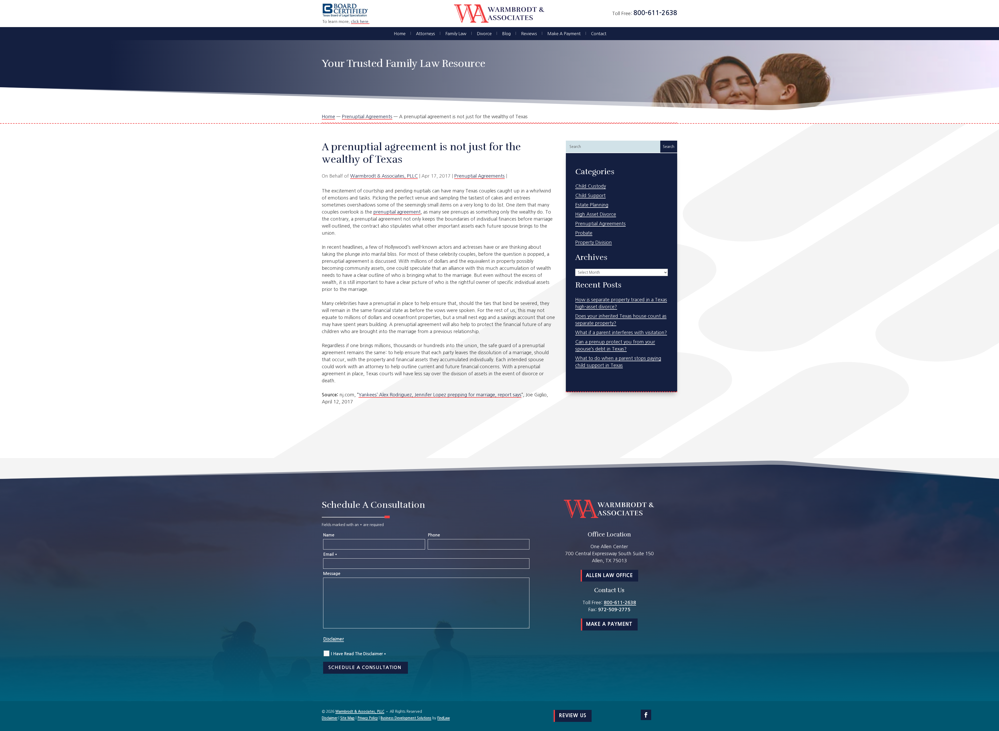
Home (400, 34)
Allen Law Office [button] (609, 575)
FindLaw (443, 718)
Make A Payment (564, 34)
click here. (360, 21)
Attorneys (425, 34)
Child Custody (590, 186)
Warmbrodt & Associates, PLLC (384, 176)
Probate (583, 233)
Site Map (347, 718)
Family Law (455, 34)
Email (330, 554)
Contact (598, 34)
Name (328, 535)
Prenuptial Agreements (479, 176)
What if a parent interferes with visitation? (621, 332)
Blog (506, 34)
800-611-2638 (655, 13)
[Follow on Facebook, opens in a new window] (646, 715)
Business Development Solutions (406, 718)
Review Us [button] (572, 715)
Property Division (593, 242)
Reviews (529, 34)
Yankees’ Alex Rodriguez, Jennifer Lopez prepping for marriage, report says (439, 394)
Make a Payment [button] (609, 624)
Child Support (590, 195)
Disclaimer (333, 639)
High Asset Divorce (595, 214)
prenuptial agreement (397, 212)
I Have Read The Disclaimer (358, 654)
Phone (434, 535)
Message (331, 574)
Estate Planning (591, 205)
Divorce (484, 34)
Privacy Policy (367, 718)
